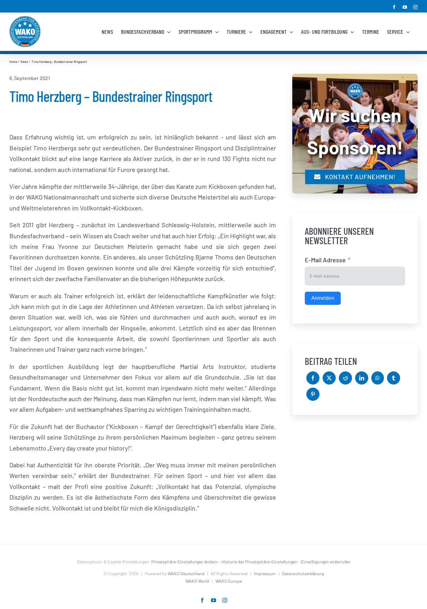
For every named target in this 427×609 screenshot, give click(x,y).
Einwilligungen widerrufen (325, 561)
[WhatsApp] (377, 378)
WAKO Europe (228, 581)
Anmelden (322, 298)
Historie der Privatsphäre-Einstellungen (259, 561)
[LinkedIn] (362, 378)
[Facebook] (313, 378)
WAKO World (197, 581)
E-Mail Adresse (325, 260)
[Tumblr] (393, 378)
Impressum (265, 573)
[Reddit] (345, 378)
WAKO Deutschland (186, 573)
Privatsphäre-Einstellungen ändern (184, 561)
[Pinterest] (313, 394)
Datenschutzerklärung (303, 573)
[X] (329, 378)
